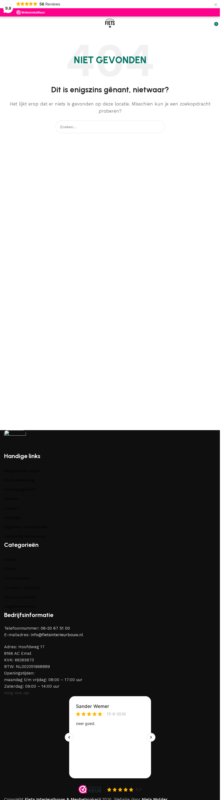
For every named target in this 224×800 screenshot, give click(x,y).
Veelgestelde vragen (22, 470)
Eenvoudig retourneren (25, 536)
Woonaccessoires (20, 597)
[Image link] (15, 440)
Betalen (11, 498)
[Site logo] (110, 23)
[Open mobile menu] (6, 23)
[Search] (158, 127)
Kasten (10, 559)
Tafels (10, 569)
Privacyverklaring (19, 480)
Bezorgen (13, 517)
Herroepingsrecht (20, 489)
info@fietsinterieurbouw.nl (57, 634)
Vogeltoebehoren (20, 606)
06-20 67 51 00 (55, 628)
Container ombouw (21, 587)
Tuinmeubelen (17, 578)
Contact (11, 508)
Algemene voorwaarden (26, 527)
